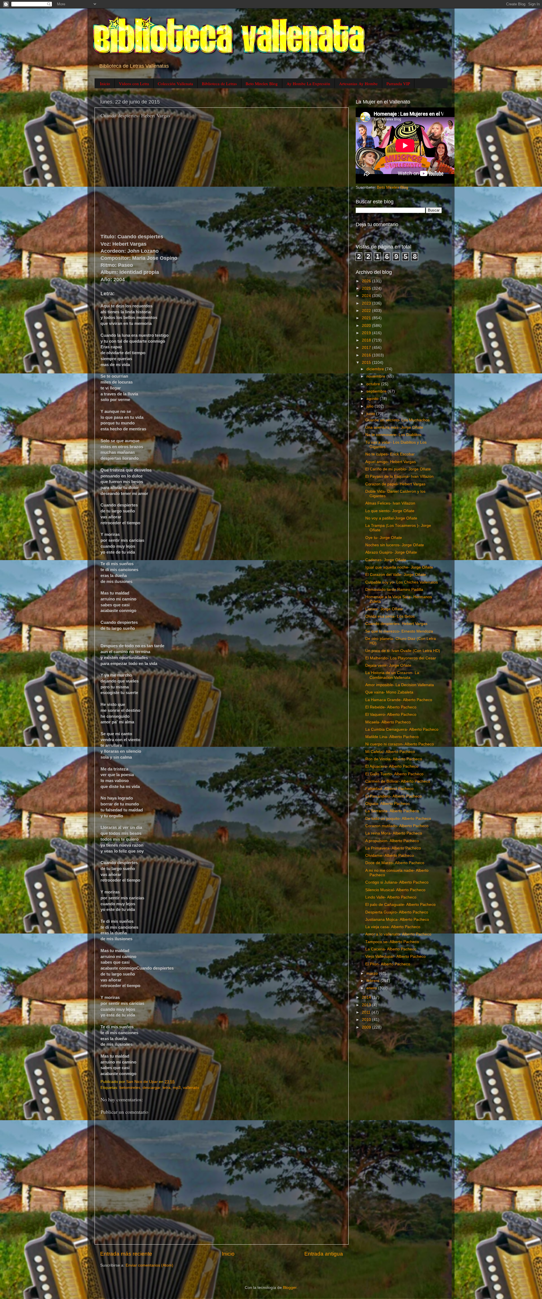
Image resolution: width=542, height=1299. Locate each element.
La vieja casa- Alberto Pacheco (392, 927)
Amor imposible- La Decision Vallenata (399, 685)
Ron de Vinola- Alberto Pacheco (393, 759)
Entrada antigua (323, 1254)
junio (371, 413)
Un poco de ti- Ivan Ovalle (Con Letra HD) (402, 651)
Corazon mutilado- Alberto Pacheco (397, 826)
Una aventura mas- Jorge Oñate (394, 427)
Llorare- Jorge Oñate (384, 609)
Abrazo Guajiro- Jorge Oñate (391, 552)
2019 (367, 333)
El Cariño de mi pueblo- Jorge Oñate (398, 469)
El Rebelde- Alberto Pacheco (390, 707)
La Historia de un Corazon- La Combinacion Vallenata (392, 675)
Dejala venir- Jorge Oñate (388, 665)
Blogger (289, 1287)
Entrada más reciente (126, 1254)
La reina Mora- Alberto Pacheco (393, 833)
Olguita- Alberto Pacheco (387, 804)
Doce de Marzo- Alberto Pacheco (394, 863)
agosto (373, 399)
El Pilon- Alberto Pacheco (387, 964)
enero (372, 988)
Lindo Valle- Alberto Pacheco (390, 897)
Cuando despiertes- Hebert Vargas (396, 624)
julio (370, 406)
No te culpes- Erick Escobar (390, 454)
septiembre (377, 391)
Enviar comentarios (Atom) (149, 1265)
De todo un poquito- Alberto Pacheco (398, 818)
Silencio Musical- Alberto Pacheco (395, 890)
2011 (366, 1012)
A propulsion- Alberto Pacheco (392, 841)
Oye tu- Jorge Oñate (383, 538)
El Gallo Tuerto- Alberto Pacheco (394, 774)
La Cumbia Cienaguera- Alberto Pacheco (401, 729)
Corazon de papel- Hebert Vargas (395, 484)
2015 (367, 362)
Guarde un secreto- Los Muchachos (397, 420)
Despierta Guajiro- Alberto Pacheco (396, 912)
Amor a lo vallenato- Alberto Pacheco (398, 934)
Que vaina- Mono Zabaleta (389, 692)
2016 (367, 355)
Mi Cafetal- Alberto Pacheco (390, 752)
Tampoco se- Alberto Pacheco (392, 942)
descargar (151, 1088)
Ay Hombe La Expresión (308, 83)
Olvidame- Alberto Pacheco (389, 855)
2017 (367, 347)
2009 (367, 1027)
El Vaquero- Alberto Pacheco (390, 714)
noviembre (376, 376)
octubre (373, 384)
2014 (367, 997)
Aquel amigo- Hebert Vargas (390, 462)
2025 (367, 288)
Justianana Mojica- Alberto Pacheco (397, 919)
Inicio (105, 83)
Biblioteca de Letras (219, 83)
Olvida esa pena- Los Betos (390, 616)
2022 (367, 311)
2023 (367, 303)
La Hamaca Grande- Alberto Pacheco (398, 700)
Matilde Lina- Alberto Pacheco (392, 737)
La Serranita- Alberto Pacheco (392, 811)
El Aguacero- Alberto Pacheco (391, 766)
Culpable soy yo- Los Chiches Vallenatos (401, 582)
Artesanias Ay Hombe (358, 83)
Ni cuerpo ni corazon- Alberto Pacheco (399, 744)
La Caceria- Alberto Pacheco (390, 949)
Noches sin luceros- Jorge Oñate (394, 545)
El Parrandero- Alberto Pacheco (393, 796)
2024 (367, 296)
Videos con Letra (134, 83)
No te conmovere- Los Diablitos (393, 435)
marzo (372, 973)
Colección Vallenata (175, 83)
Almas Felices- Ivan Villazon (390, 503)
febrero (373, 981)
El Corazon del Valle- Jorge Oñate (395, 575)
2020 (367, 325)
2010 (367, 1020)
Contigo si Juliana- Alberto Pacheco (397, 882)
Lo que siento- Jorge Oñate (389, 511)
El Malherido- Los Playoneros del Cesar (400, 658)
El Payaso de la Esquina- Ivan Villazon (399, 476)
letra (167, 1088)
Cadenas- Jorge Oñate (385, 560)
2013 (367, 1005)
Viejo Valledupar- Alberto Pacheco (395, 956)
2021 (367, 318)
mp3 (177, 1088)
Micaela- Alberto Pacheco (388, 722)
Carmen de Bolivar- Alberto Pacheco (397, 781)
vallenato (191, 1088)
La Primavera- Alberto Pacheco (393, 848)
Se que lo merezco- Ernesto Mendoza (399, 631)
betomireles (129, 1088)
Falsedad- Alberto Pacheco (389, 789)
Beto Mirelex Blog (262, 83)
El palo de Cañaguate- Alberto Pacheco (400, 904)
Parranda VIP (398, 83)
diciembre (375, 369)
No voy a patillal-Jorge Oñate (391, 518)
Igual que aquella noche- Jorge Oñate (399, 567)
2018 (367, 340)
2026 (367, 281)
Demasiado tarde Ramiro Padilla (394, 589)
